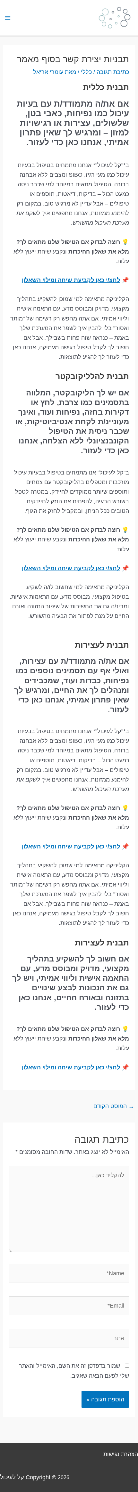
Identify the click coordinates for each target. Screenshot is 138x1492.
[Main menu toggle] (7, 17)
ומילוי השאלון (40, 280)
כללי (86, 72)
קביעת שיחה (74, 280)
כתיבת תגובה (113, 72)
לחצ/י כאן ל (105, 280)
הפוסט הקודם (113, 1106)
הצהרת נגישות (120, 1454)
